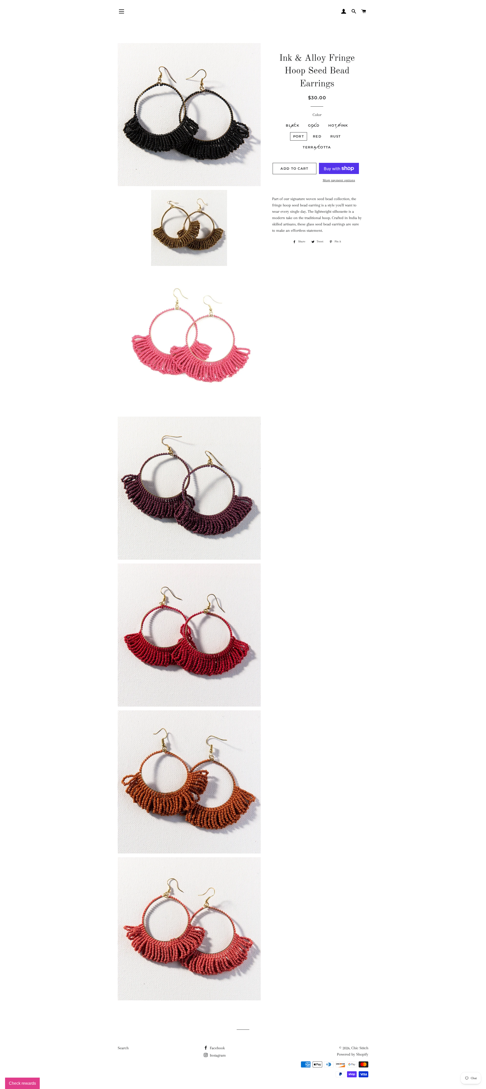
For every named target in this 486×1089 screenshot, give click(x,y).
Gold (313, 125)
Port (298, 136)
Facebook (217, 1048)
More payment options (339, 180)
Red (317, 136)
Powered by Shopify (352, 1054)
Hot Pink (338, 125)
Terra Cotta (317, 147)
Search (123, 1048)
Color (317, 114)
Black (292, 125)
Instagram (217, 1055)
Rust (335, 136)
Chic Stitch (359, 1048)
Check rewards (22, 1083)
